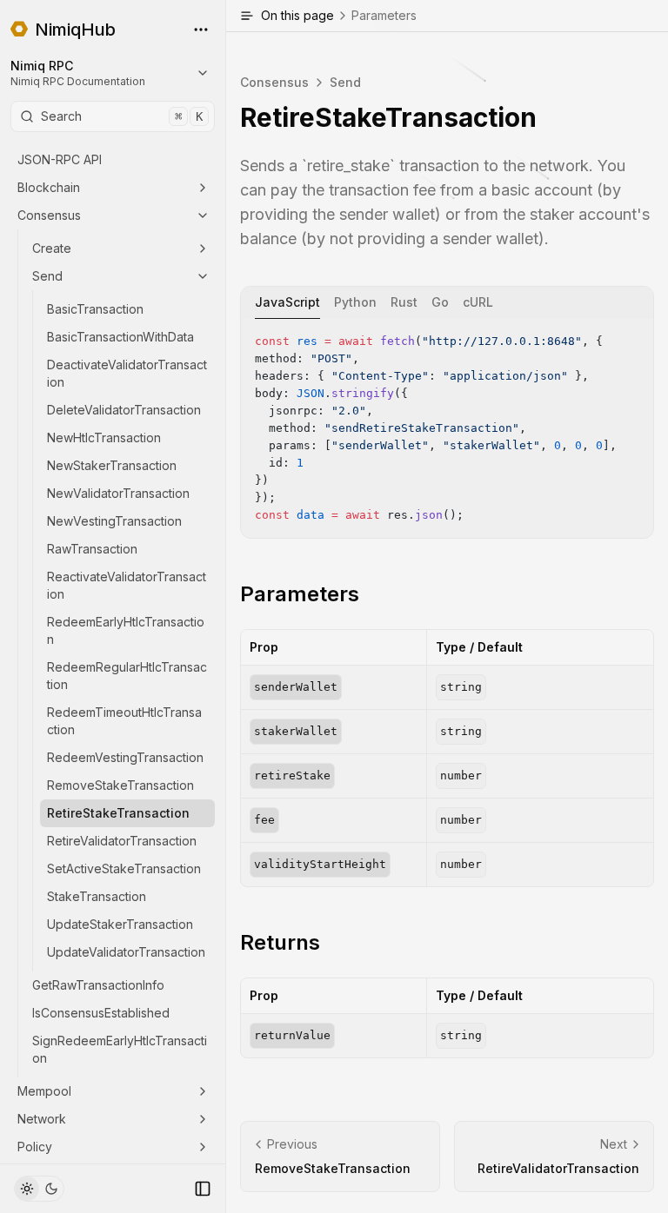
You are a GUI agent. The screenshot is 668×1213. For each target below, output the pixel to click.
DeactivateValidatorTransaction (127, 373)
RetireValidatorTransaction (122, 840)
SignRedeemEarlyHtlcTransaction (119, 1049)
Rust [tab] (404, 302)
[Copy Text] (633, 339)
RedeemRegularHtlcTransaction (127, 676)
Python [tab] (355, 302)
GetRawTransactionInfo (98, 985)
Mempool (44, 1091)
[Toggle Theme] (39, 1189)
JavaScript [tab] (287, 302)
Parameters (299, 593)
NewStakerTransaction (112, 465)
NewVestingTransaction (114, 521)
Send (47, 275)
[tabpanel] (447, 428)
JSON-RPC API (59, 159)
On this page (339, 15)
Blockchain (48, 187)
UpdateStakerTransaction (120, 924)
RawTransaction (92, 548)
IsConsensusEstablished (101, 1012)
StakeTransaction (96, 896)
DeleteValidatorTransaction (124, 409)
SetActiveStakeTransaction (124, 868)
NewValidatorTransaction (118, 493)
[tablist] (447, 303)
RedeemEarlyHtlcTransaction (125, 630)
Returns (280, 942)
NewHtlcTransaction (104, 437)
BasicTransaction (95, 309)
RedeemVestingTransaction (125, 757)
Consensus (49, 215)
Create (51, 248)
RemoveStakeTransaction (120, 785)
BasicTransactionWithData (120, 336)
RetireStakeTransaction (118, 812)
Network (41, 1118)
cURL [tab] (478, 302)
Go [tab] (440, 302)
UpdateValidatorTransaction (126, 952)
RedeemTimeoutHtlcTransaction (124, 721)
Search (122, 116)
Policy (34, 1146)
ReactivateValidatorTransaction (126, 585)
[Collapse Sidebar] (203, 1189)
